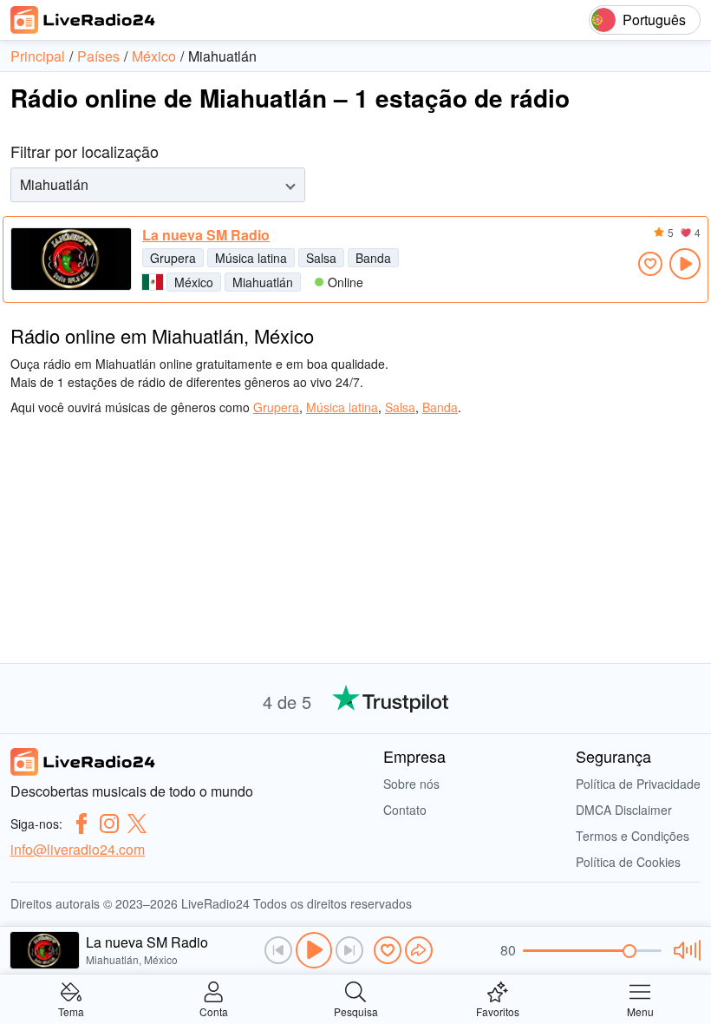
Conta (213, 1010)
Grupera (173, 257)
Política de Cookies (628, 861)
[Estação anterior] (278, 950)
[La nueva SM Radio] (71, 259)
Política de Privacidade (638, 783)
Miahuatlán (262, 282)
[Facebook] (81, 823)
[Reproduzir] (314, 950)
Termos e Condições (632, 835)
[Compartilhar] (419, 950)
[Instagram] (109, 823)
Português (654, 20)
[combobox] (21, 184)
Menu (640, 1010)
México (193, 282)
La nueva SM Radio (206, 235)
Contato (405, 809)
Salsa (321, 257)
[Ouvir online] (685, 263)
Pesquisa (356, 1010)
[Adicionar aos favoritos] (650, 264)
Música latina (251, 257)
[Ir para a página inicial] (83, 20)
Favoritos (497, 1010)
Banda (373, 257)
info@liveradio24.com (77, 849)
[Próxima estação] (349, 950)
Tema (71, 1010)
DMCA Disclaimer (624, 809)
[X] (137, 823)
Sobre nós (411, 783)
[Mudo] (685, 950)
